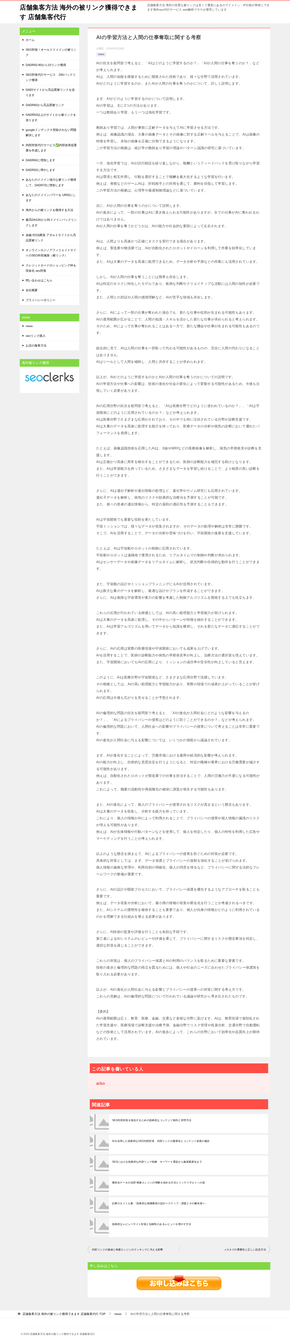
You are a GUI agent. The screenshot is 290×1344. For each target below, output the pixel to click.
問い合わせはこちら (39, 280)
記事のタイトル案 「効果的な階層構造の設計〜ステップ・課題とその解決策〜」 (160, 1203)
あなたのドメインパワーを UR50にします (51, 197)
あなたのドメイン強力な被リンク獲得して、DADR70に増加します (51, 182)
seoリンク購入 (35, 335)
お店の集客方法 (36, 345)
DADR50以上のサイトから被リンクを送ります (51, 117)
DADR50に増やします (40, 170)
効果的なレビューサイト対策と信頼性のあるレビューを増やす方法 (151, 1224)
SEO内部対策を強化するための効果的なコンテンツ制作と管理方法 (151, 1120)
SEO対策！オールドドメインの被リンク (51, 52)
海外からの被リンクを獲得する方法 (49, 210)
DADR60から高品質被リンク (45, 105)
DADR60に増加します (40, 160)
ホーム (30, 40)
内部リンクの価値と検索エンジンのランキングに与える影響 (127, 1249)
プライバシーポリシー (40, 300)
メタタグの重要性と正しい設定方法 (245, 1249)
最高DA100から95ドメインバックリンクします (51, 222)
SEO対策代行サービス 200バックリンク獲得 (51, 77)
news (101, 54)
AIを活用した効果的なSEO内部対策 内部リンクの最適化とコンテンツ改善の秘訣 (161, 1141)
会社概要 (32, 290)
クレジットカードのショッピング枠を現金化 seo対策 (51, 268)
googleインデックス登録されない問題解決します (51, 132)
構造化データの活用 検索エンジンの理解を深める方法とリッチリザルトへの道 (158, 1182)
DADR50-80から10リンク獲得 (46, 65)
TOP (64, 1314)
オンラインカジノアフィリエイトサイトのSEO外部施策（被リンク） (51, 252)
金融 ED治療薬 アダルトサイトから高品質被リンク (51, 237)
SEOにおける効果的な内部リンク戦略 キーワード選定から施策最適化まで (157, 1161)
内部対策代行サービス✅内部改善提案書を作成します (51, 147)
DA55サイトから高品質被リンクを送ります (50, 92)
